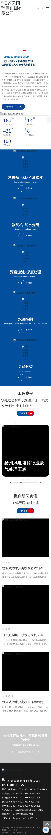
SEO (22, 833)
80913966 (42, 789)
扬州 (18, 833)
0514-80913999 (20, 806)
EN (37, 8)
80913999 (35, 797)
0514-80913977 (20, 793)
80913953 (35, 801)
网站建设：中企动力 (9, 833)
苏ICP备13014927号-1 (10, 830)
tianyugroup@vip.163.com (25, 818)
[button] (24, 50)
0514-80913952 (20, 801)
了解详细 (9, 106)
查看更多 (29, 188)
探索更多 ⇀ (10, 45)
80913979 (35, 793)
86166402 (35, 806)
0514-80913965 (13, 785)
